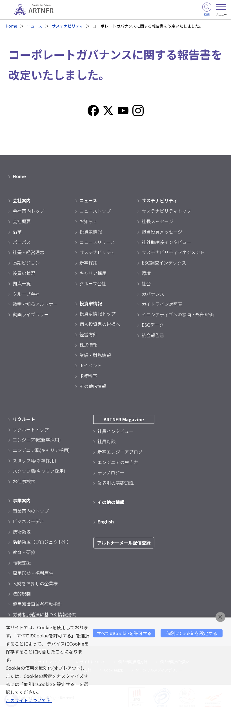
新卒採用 (88, 262)
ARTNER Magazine (124, 419)
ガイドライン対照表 (162, 304)
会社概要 (22, 221)
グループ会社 (26, 293)
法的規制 (22, 593)
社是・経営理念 (28, 252)
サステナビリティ (67, 26)
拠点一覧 (22, 283)
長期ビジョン (26, 262)
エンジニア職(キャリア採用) (41, 450)
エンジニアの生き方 (117, 462)
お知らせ (88, 221)
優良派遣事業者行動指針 (37, 604)
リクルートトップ (31, 429)
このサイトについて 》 (29, 700)
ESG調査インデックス (164, 262)
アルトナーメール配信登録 (124, 542)
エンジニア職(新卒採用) (37, 439)
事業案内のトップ (31, 510)
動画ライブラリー (31, 314)
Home (11, 26)
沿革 (17, 231)
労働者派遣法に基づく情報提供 (44, 614)
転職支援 (22, 562)
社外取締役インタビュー (166, 242)
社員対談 (106, 441)
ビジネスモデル (28, 521)
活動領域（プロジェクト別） (42, 541)
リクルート (24, 419)
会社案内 (22, 200)
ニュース (34, 26)
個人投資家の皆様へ (99, 324)
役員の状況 (24, 273)
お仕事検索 (24, 481)
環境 (146, 273)
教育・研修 (24, 552)
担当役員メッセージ (162, 231)
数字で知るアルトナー (35, 304)
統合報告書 (153, 335)
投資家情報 (90, 231)
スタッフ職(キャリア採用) (39, 470)
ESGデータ (153, 324)
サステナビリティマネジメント (173, 252)
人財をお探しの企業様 (35, 583)
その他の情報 (111, 502)
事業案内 (22, 500)
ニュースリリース (97, 242)
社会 (146, 283)
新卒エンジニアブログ (120, 451)
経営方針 (88, 334)
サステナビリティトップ (166, 210)
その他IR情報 (92, 386)
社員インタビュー (115, 431)
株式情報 (88, 344)
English (105, 521)
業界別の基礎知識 (115, 483)
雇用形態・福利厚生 (33, 573)
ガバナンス (153, 293)
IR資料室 (88, 375)
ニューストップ (95, 210)
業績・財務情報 (95, 355)
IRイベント (90, 365)
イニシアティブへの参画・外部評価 (178, 314)
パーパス (22, 242)
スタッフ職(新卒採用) (34, 460)
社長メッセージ (157, 221)
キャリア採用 (92, 273)
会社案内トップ (28, 210)
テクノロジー (110, 472)
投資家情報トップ (97, 313)
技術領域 (22, 531)
